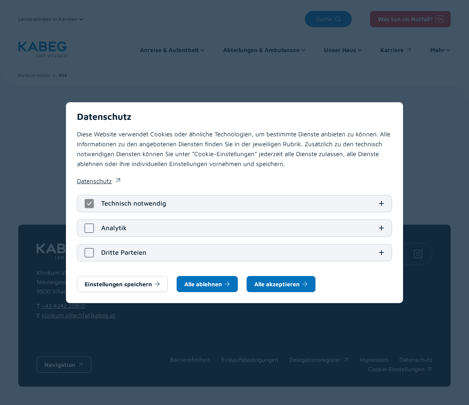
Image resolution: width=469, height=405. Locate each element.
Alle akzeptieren (277, 284)
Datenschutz (98, 181)
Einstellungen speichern (118, 284)
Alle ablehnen (203, 284)
